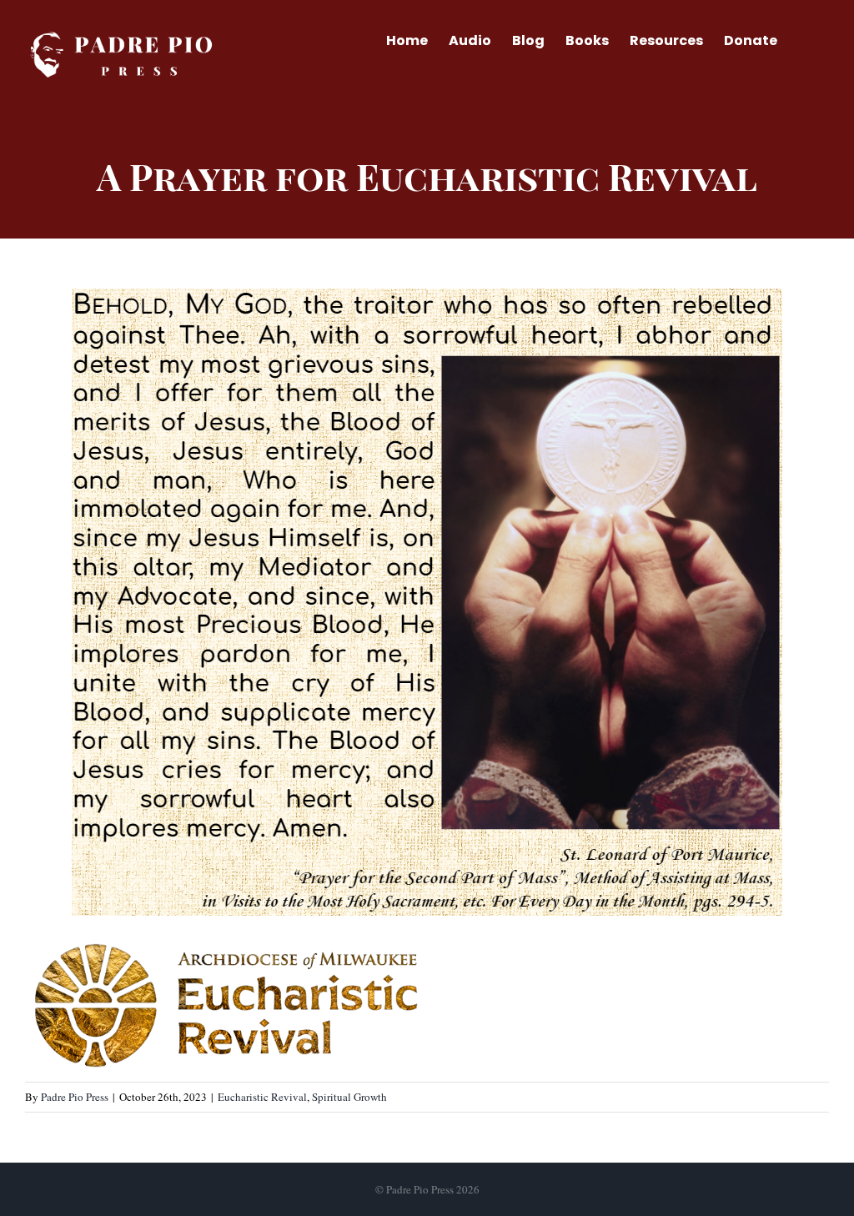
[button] (803, 39)
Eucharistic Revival (262, 1096)
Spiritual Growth (349, 1096)
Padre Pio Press (74, 1096)
